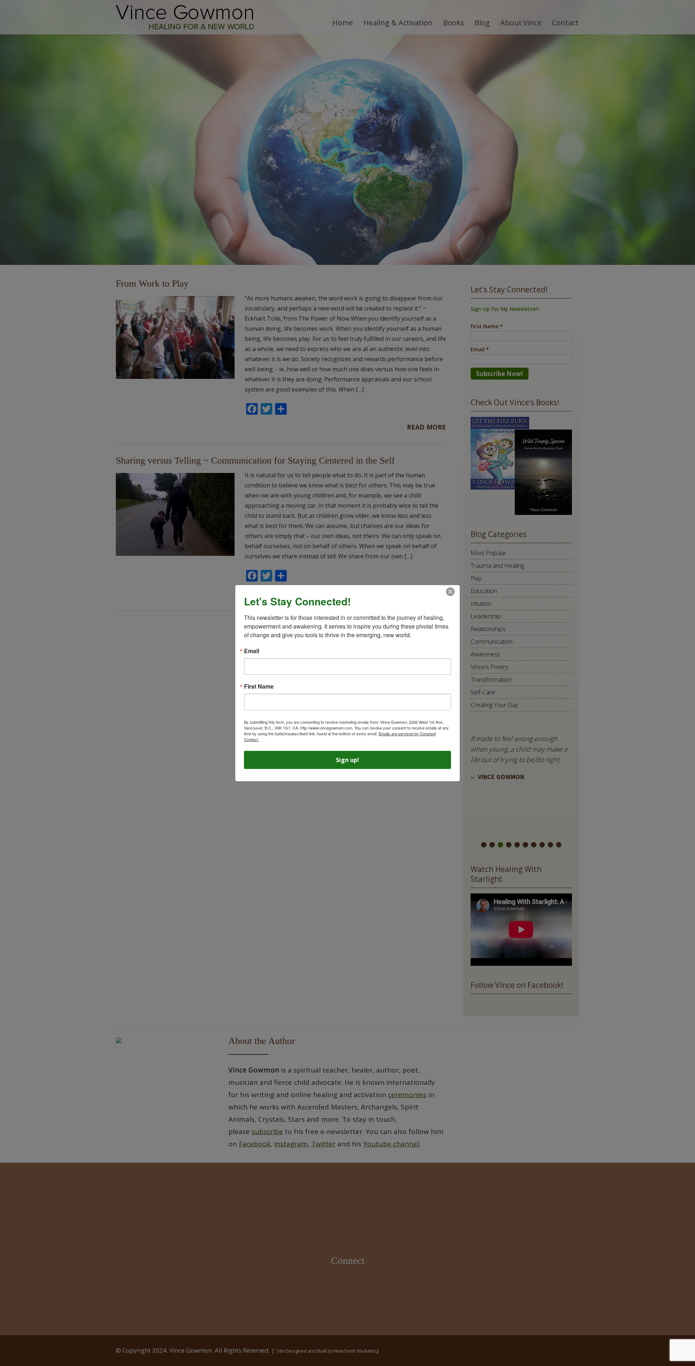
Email (251, 651)
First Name (259, 686)
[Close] (450, 591)
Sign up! (347, 760)
